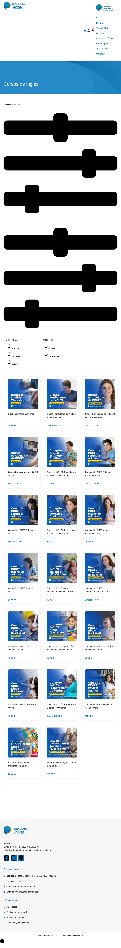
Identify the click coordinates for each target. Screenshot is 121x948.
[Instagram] (14, 858)
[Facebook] (6, 858)
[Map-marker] (21, 858)
